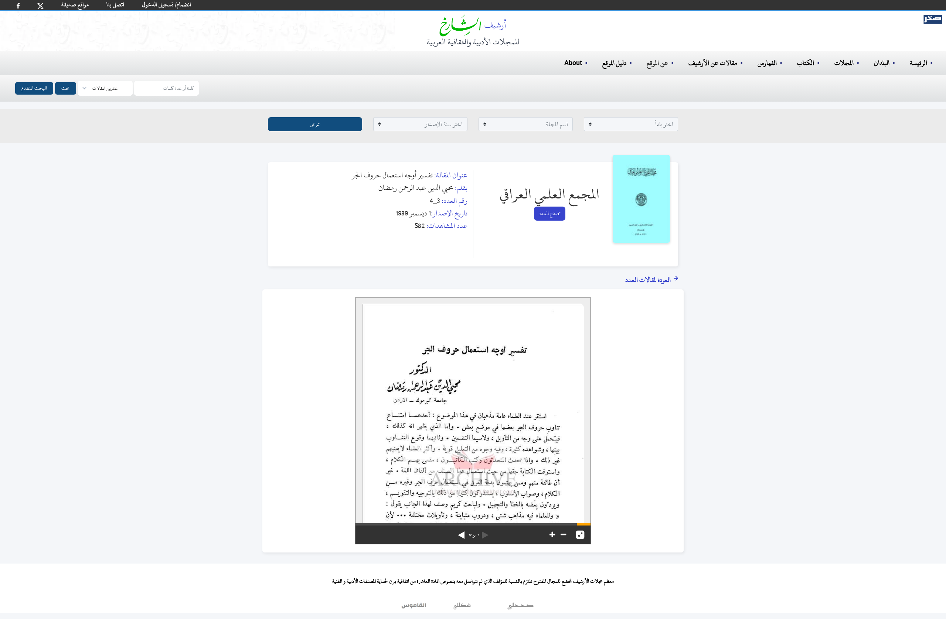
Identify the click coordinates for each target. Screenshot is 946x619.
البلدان (881, 63)
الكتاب (805, 63)
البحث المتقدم (34, 88)
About (573, 63)
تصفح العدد (550, 213)
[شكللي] (462, 607)
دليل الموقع (614, 63)
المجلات (844, 63)
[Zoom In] (552, 535)
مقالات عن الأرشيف (712, 63)
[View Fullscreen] (580, 535)
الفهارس (767, 63)
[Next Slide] (461, 532)
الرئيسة (918, 63)
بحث (65, 88)
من (473, 535)
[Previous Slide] (485, 532)
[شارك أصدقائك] (18, 5)
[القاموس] (414, 607)
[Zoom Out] (563, 535)
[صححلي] (520, 607)
